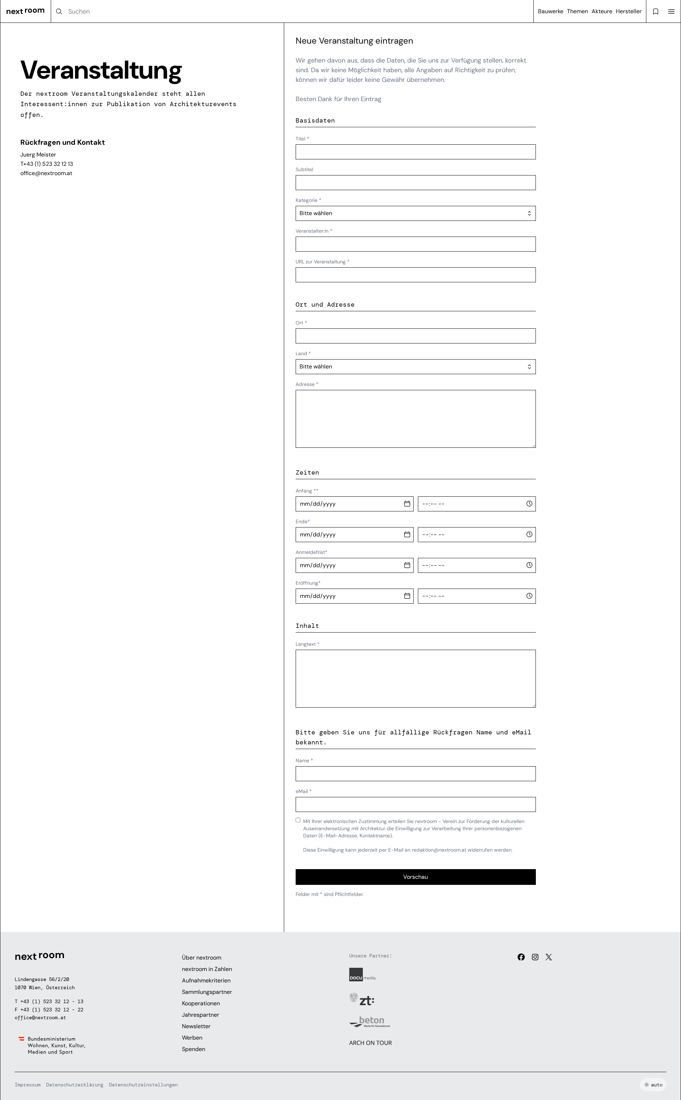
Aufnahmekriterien (206, 980)
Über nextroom (201, 957)
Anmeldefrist (311, 552)
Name (304, 760)
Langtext (308, 644)
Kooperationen (201, 1003)
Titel (302, 138)
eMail (304, 791)
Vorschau (415, 877)
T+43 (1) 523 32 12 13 (46, 164)
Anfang (307, 490)
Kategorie (308, 200)
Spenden (193, 1049)
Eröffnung (308, 583)
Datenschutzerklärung (74, 1084)
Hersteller (629, 11)
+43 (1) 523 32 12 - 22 (51, 1009)
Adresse (307, 384)
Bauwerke (550, 11)
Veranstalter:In (314, 231)
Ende (303, 521)
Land (303, 353)
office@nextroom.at (46, 173)
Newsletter (196, 1026)
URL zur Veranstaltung (323, 261)
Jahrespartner (200, 1015)
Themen (577, 11)
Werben (192, 1037)
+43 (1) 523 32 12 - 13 (51, 1001)
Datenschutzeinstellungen (143, 1084)
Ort (301, 322)
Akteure (602, 11)
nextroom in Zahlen (207, 969)
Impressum (27, 1084)
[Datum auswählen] (407, 504)
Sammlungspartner (207, 992)
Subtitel (304, 169)
